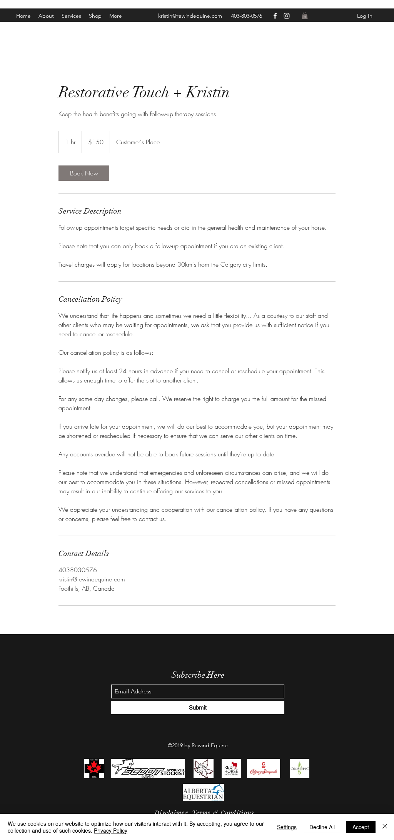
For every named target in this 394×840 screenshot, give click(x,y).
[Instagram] (286, 16)
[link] (83, 173)
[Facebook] (275, 16)
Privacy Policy (110, 830)
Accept (360, 827)
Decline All (322, 827)
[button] (115, 16)
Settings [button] (287, 827)
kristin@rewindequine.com (190, 15)
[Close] (384, 827)
